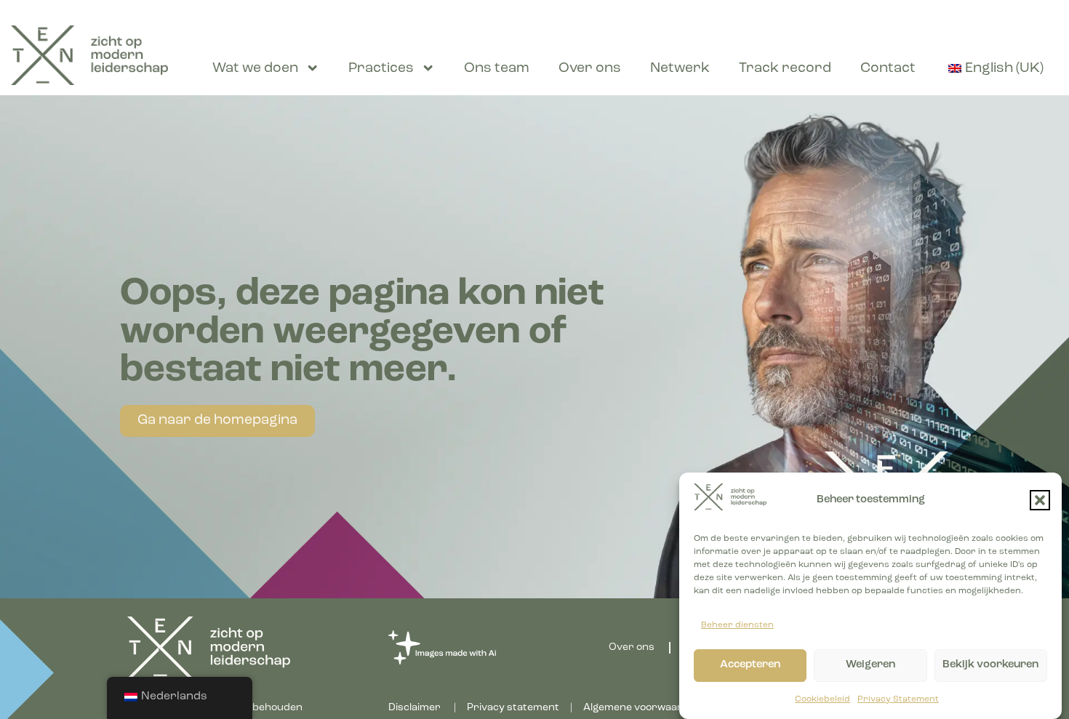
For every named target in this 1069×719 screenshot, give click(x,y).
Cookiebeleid (822, 699)
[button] (1040, 500)
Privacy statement (513, 707)
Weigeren (870, 664)
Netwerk (680, 68)
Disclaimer (414, 707)
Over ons (589, 68)
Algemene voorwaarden (642, 707)
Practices (381, 68)
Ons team (496, 68)
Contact (888, 68)
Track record (785, 68)
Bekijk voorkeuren (990, 664)
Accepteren (750, 664)
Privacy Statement (898, 699)
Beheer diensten (737, 625)
